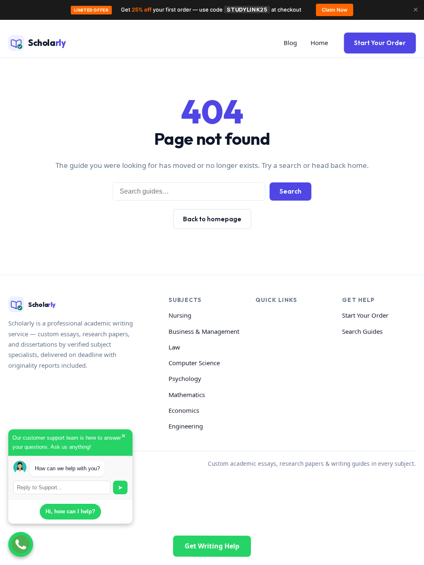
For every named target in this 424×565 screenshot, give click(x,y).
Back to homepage (212, 219)
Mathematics (187, 394)
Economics (184, 410)
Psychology (185, 378)
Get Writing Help (211, 545)
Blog (290, 42)
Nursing (180, 315)
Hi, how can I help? (70, 511)
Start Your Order (380, 43)
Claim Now (334, 10)
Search (290, 191)
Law (174, 347)
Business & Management (204, 331)
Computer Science (194, 363)
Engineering (186, 426)
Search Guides (362, 331)
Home (319, 42)
